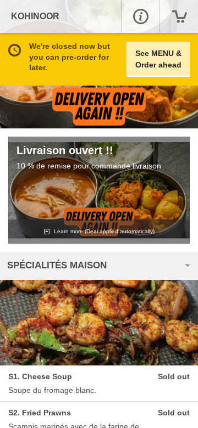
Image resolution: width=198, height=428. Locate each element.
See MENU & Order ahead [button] (158, 59)
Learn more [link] (103, 231)
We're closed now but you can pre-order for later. (69, 57)
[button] (140, 16)
